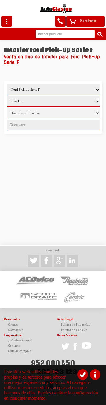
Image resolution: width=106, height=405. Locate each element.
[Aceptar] (82, 374)
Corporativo (13, 335)
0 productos (88, 20)
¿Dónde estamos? (20, 340)
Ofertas (13, 324)
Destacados (12, 319)
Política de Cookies (74, 329)
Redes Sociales (67, 335)
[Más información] (95, 374)
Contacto (14, 345)
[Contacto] (60, 21)
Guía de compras (19, 351)
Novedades (15, 329)
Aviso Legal (65, 319)
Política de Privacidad (75, 324)
